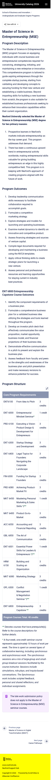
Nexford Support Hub (10, 768)
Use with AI (11, 24)
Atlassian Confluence (10, 776)
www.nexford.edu (9, 765)
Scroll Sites (32, 773)
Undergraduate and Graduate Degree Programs (21, 16)
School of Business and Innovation (16, 12)
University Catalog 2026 (27, 4)
